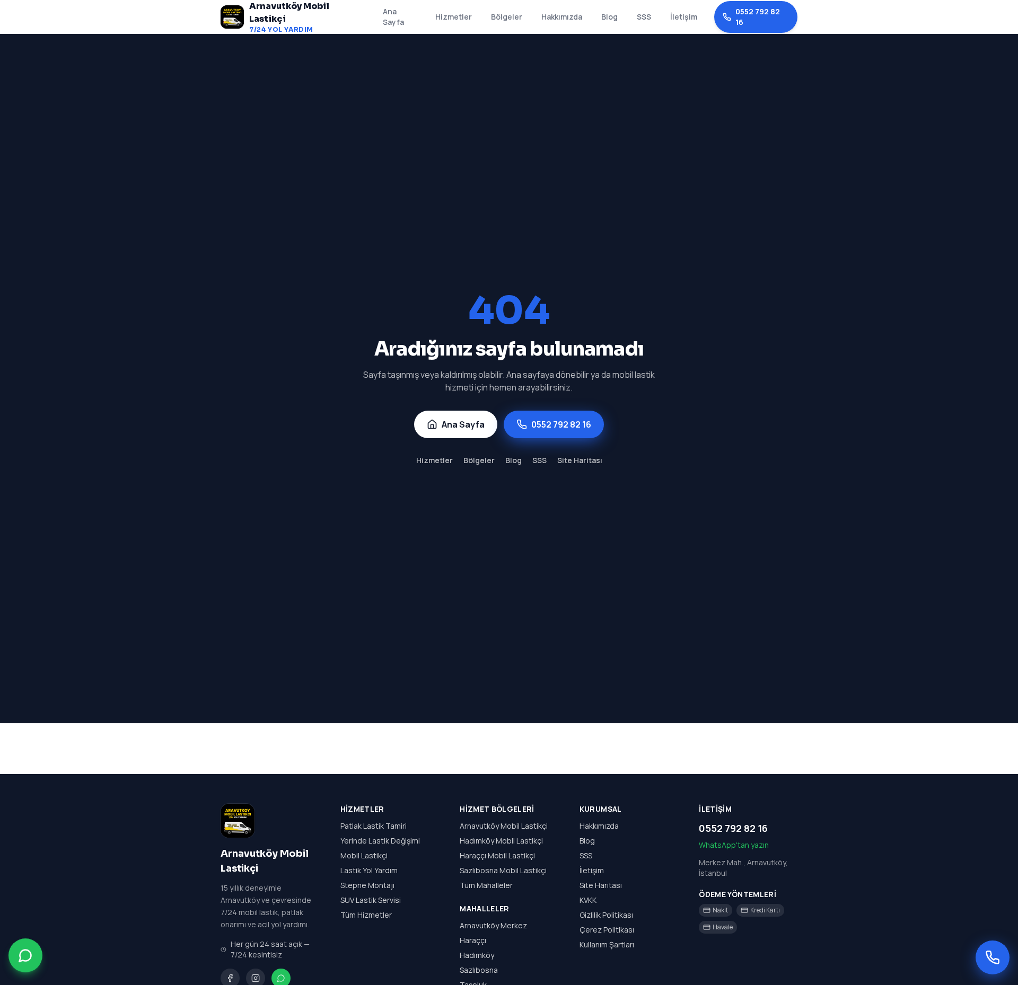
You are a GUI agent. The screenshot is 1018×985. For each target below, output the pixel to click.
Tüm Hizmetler (366, 915)
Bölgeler (506, 17)
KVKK (588, 900)
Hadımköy (477, 955)
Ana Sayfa (393, 16)
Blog (609, 17)
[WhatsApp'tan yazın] (25, 956)
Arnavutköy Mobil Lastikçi (504, 826)
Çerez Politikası (607, 930)
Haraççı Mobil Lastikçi (497, 855)
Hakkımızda (561, 17)
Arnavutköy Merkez (493, 925)
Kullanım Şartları (607, 944)
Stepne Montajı (367, 885)
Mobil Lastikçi (364, 855)
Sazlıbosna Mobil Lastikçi (503, 870)
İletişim (683, 17)
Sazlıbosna (479, 970)
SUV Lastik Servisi (370, 900)
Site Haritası (579, 460)
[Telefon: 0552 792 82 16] (993, 957)
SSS (644, 17)
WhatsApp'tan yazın (734, 845)
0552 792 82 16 (757, 16)
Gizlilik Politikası (606, 915)
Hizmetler (453, 17)
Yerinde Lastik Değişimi (380, 841)
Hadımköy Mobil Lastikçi (501, 841)
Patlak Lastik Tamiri (373, 826)
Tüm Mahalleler (486, 885)
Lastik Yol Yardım (369, 870)
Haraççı (473, 940)
